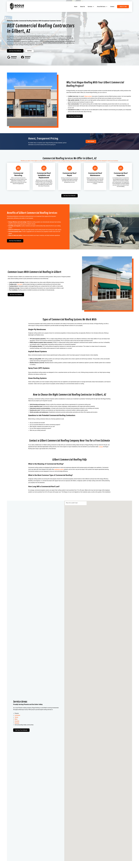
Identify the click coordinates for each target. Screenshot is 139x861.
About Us (82, 6)
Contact (112, 6)
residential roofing (59, 469)
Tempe (16, 717)
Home (75, 6)
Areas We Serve (101, 6)
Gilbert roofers (88, 96)
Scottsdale (17, 715)
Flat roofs (19, 284)
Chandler (17, 721)
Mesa (16, 719)
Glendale (17, 723)
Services (90, 6)
